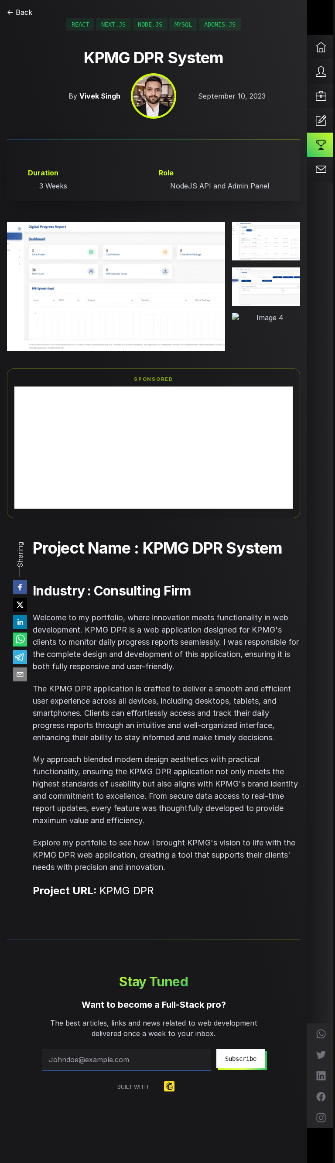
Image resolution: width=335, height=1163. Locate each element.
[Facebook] (321, 1096)
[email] (20, 674)
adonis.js (220, 24)
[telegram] (20, 657)
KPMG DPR (126, 890)
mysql (183, 24)
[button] (116, 286)
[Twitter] (321, 1054)
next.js (113, 24)
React (80, 24)
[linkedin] (20, 622)
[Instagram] (321, 1117)
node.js (150, 24)
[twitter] (20, 605)
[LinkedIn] (321, 1075)
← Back (19, 12)
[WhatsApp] (321, 1033)
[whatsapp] (20, 639)
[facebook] (20, 587)
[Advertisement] (153, 448)
